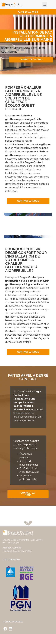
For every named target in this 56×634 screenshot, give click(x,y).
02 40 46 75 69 (13, 543)
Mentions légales (12, 547)
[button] (44, 4)
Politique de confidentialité (17, 551)
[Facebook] (5, 629)
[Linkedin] (10, 629)
